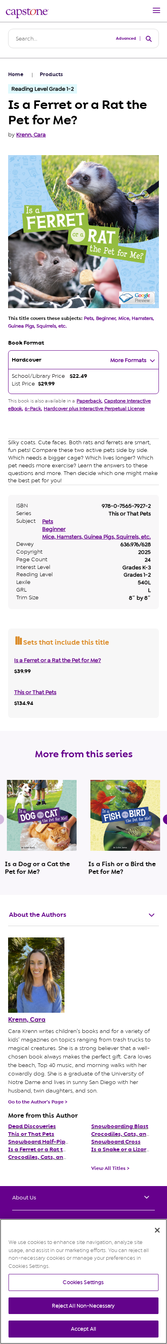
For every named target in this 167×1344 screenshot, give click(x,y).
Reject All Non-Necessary (83, 1306)
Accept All (83, 1329)
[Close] (157, 1230)
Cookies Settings (83, 1282)
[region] (83, 1281)
